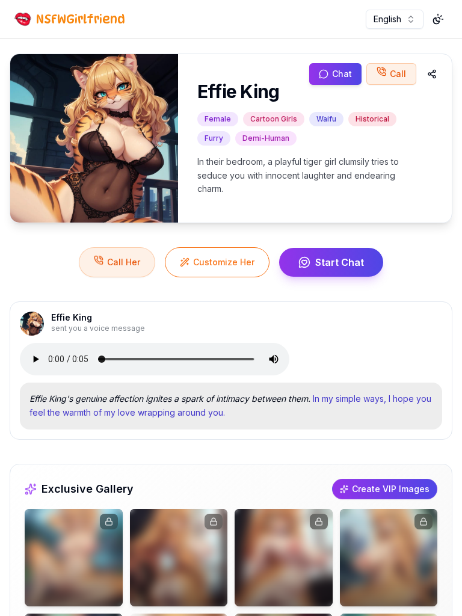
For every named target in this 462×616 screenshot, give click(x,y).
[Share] (432, 74)
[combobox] (395, 19)
